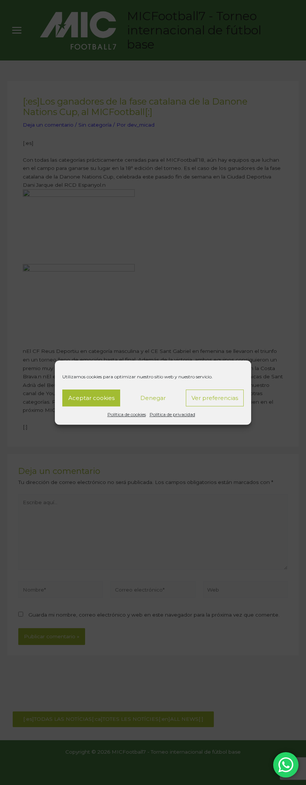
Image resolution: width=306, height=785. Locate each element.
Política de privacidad (172, 414)
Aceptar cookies (91, 397)
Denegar (153, 397)
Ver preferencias (214, 397)
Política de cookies (126, 414)
